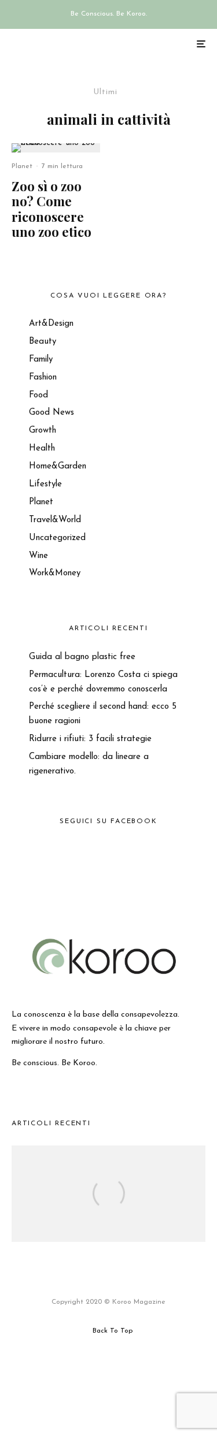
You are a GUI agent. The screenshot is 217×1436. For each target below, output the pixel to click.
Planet (22, 166)
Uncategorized (57, 538)
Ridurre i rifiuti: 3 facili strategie (90, 739)
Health (42, 448)
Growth (42, 430)
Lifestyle (45, 484)
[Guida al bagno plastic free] (108, 1209)
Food (38, 395)
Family (41, 359)
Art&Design (51, 323)
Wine (38, 556)
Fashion (43, 377)
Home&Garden (57, 466)
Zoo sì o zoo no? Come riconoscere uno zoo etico (51, 209)
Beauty (42, 341)
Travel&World (55, 520)
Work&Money (54, 573)
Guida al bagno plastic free (82, 657)
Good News (51, 412)
